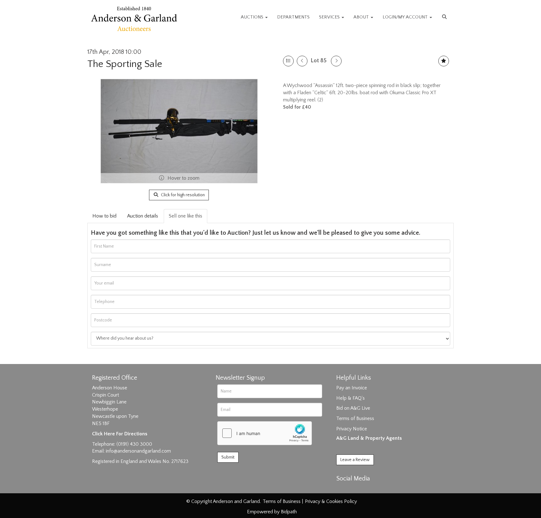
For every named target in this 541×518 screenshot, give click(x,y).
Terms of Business (355, 418)
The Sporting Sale (124, 64)
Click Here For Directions (119, 434)
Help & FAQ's (350, 398)
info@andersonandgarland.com (138, 451)
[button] (445, 17)
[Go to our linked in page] (355, 489)
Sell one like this (185, 216)
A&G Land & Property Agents (369, 438)
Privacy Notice (351, 429)
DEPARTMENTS (293, 17)
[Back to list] (288, 61)
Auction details (142, 216)
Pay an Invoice (351, 388)
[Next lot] (336, 61)
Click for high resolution (182, 194)
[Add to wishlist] (443, 61)
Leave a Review (355, 459)
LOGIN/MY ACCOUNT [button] (406, 17)
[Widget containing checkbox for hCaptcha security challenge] (264, 433)
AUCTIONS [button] (253, 17)
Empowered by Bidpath (272, 512)
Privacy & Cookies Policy (331, 501)
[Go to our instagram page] (368, 489)
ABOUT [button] (361, 17)
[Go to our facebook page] (342, 489)
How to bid (104, 216)
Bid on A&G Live (353, 408)
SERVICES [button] (330, 17)
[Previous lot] (302, 61)
